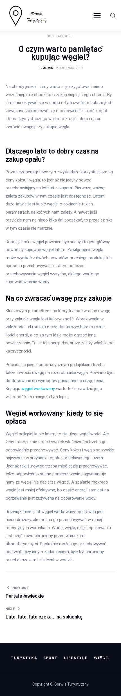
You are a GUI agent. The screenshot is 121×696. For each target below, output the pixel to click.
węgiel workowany (38, 388)
